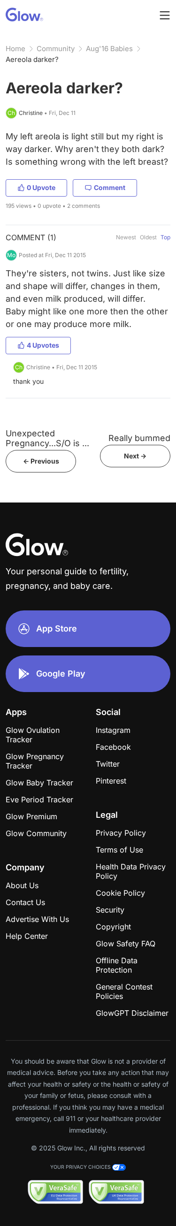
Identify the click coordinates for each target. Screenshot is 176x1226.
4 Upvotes (43, 345)
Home (15, 48)
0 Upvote (41, 187)
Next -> (135, 456)
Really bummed (139, 438)
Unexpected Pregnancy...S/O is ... (47, 438)
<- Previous (41, 461)
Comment (109, 187)
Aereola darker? (32, 59)
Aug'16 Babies (109, 48)
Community (56, 48)
